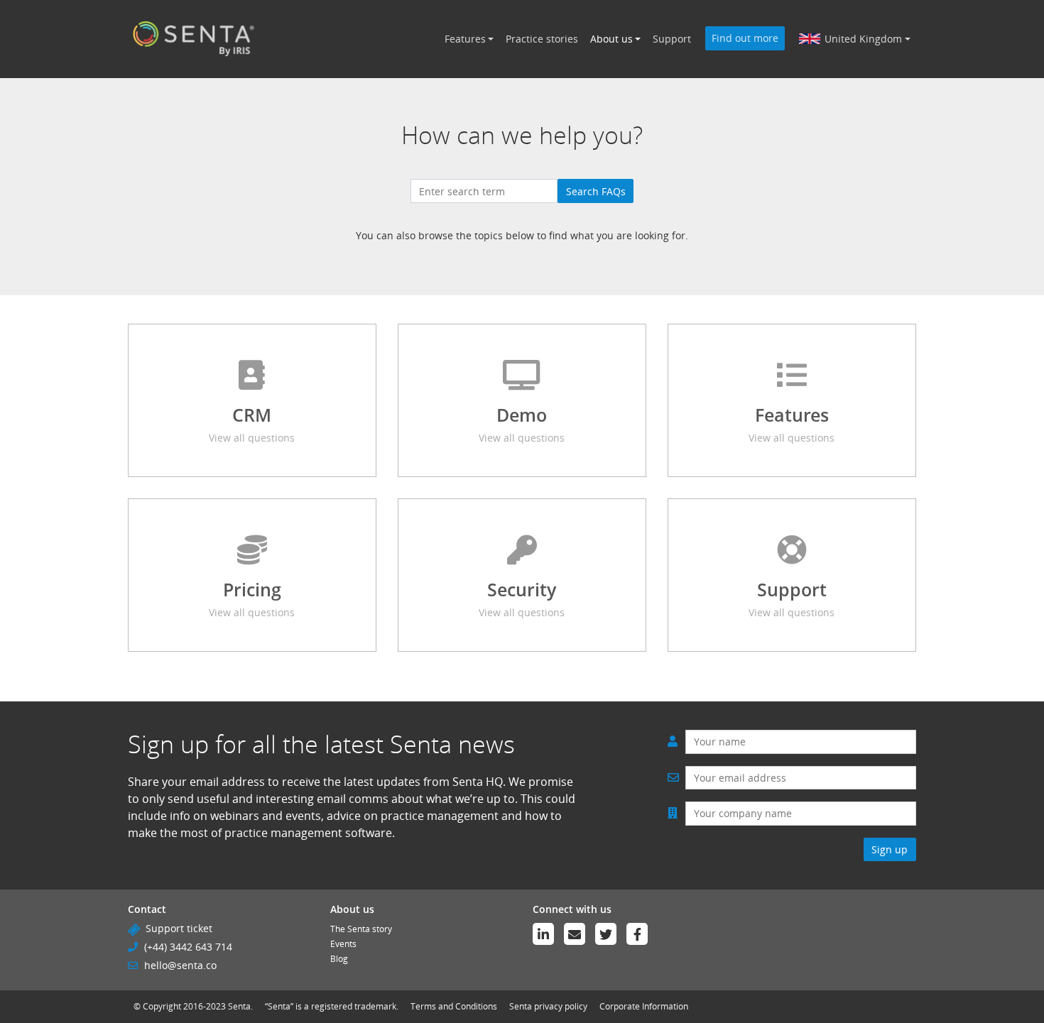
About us (611, 38)
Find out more (745, 38)
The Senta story (361, 929)
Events (343, 944)
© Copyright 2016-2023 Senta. (193, 1006)
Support (672, 38)
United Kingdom (863, 38)
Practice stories (542, 38)
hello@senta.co (180, 965)
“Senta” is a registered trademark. (331, 1006)
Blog (339, 959)
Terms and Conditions (453, 1006)
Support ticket (179, 928)
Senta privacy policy (548, 1006)
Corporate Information (643, 1006)
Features (465, 38)
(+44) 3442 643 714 (188, 946)
